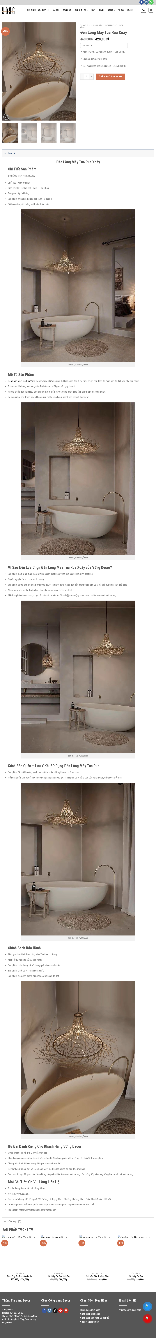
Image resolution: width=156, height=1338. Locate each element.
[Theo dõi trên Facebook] (141, 2)
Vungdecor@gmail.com (130, 1310)
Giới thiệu (31, 10)
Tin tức (120, 10)
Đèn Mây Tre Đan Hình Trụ (59, 1276)
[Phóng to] (6, 117)
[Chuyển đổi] (5, 153)
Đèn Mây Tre (43, 10)
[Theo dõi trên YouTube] (66, 1310)
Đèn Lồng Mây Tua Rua (19, 381)
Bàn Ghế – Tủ (80, 10)
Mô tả (11, 153)
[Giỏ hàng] (151, 10)
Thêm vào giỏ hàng (110, 76)
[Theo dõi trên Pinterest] (60, 1310)
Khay (92, 10)
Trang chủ (85, 25)
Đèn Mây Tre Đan (136, 1276)
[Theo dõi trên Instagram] (146, 2)
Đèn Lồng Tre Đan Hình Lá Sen (20, 1276)
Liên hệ (129, 10)
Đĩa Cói (56, 10)
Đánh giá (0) (14, 1221)
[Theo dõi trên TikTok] (55, 1310)
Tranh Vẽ (67, 10)
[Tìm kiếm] (143, 10)
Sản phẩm (98, 25)
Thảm (101, 10)
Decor (110, 10)
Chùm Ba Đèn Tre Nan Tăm (97, 1276)
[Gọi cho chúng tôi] (151, 2)
